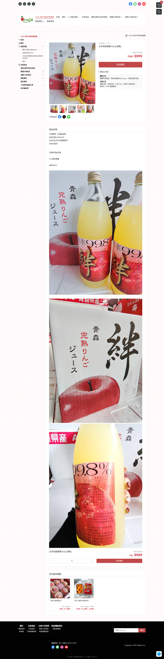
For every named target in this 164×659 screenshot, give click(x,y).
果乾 (23, 61)
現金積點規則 (56, 626)
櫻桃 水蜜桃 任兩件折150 (29, 50)
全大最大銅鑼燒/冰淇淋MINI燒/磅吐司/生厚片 (32, 57)
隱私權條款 (57, 629)
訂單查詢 (31, 629)
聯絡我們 (21, 629)
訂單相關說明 (31, 631)
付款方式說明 (43, 626)
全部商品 (31, 626)
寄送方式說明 (44, 629)
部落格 (21, 631)
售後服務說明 (44, 631)
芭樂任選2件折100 (27, 53)
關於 (21, 626)
